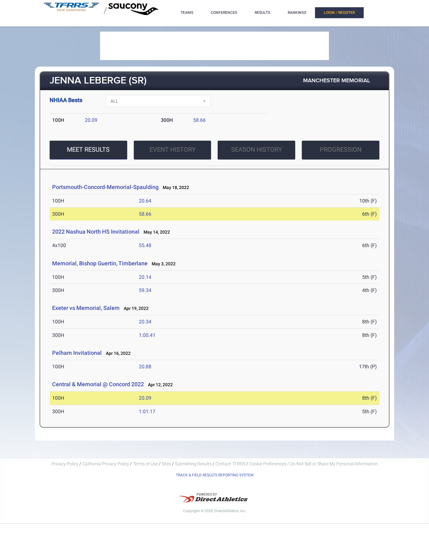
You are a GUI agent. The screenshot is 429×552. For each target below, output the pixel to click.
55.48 (145, 245)
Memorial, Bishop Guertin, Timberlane (100, 263)
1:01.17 (147, 411)
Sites (166, 463)
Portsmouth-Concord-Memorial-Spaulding (105, 187)
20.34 (145, 322)
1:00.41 (147, 335)
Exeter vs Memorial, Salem (86, 308)
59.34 (145, 290)
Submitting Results (193, 463)
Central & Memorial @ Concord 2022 (98, 384)
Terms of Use (145, 463)
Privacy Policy (65, 463)
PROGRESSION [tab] (340, 149)
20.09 (91, 120)
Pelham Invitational (77, 352)
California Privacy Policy (105, 463)
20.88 (145, 367)
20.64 (145, 201)
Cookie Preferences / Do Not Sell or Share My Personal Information (313, 463)
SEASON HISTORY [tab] (256, 149)
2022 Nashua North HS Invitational (95, 231)
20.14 (145, 277)
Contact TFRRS (230, 463)
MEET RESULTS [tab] (88, 149)
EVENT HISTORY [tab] (172, 149)
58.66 (199, 120)
